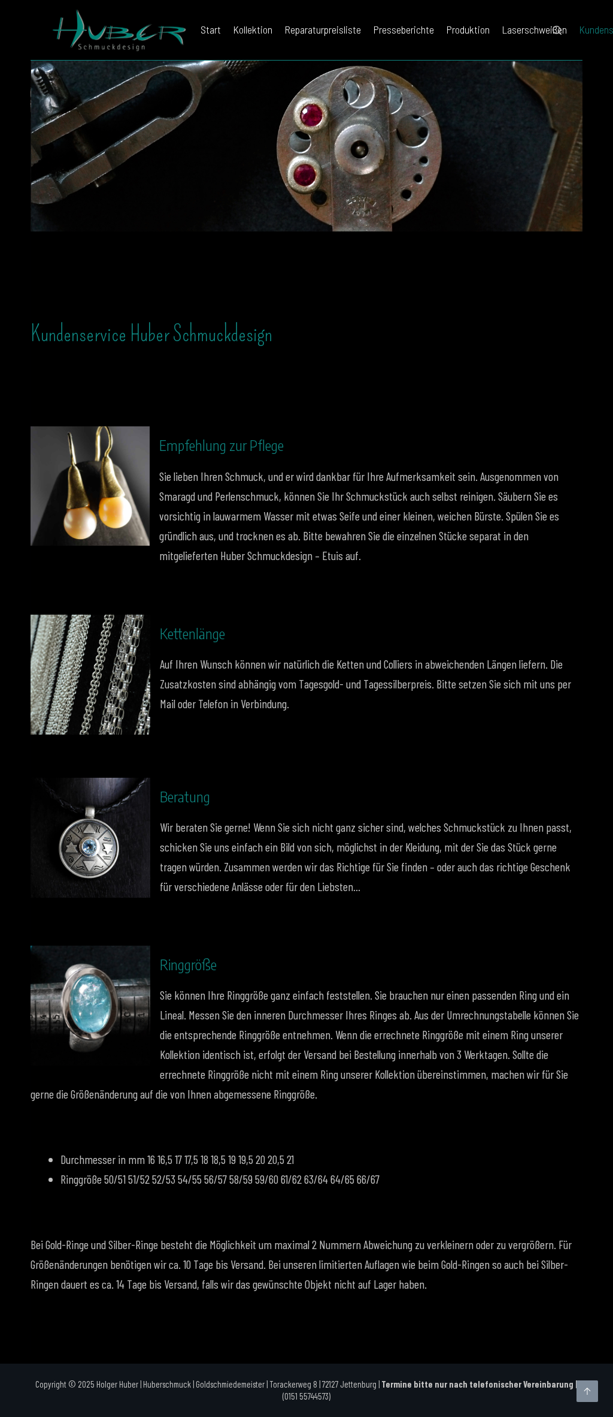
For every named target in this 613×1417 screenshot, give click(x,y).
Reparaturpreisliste (322, 29)
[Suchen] (557, 30)
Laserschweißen (534, 29)
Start (211, 29)
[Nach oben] (587, 1391)
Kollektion (252, 29)
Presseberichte (403, 29)
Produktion (468, 29)
